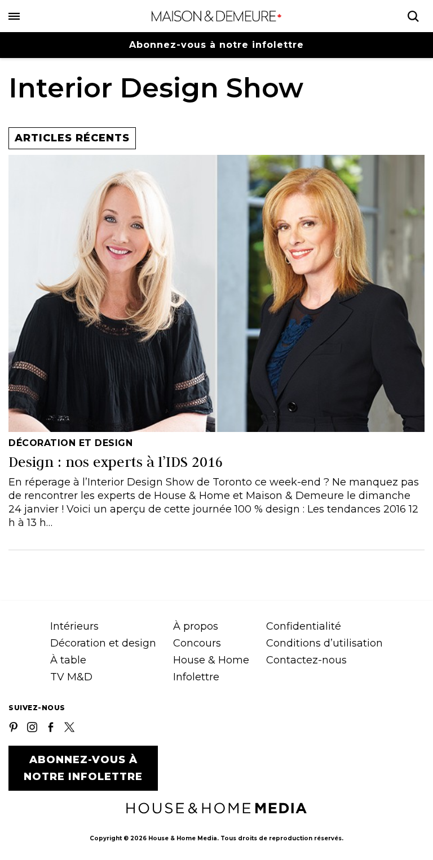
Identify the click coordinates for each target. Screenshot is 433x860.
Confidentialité (303, 626)
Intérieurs (74, 626)
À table (68, 660)
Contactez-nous (306, 660)
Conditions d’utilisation (324, 643)
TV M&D (71, 677)
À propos (195, 626)
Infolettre (196, 677)
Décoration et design (103, 643)
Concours (197, 643)
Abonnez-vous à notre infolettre (216, 44)
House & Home (211, 660)
